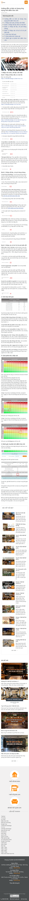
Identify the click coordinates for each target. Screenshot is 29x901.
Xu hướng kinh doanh (6, 839)
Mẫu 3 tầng (4, 850)
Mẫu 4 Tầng (4, 852)
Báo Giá (3, 846)
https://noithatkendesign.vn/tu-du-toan (11, 104)
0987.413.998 (17, 868)
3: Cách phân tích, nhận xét (12, 36)
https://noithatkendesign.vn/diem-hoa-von (12, 78)
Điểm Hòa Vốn (4, 821)
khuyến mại (4, 824)
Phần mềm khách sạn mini (7, 853)
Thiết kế (3, 816)
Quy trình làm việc (5, 830)
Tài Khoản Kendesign (6, 825)
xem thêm (13, 650)
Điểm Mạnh (4, 844)
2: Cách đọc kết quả (10, 34)
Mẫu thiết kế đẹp (5, 838)
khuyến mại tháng (5, 841)
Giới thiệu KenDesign (6, 828)
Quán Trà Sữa (4, 836)
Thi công (3, 818)
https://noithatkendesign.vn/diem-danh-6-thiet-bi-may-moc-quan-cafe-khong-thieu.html (13, 126)
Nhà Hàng (3, 833)
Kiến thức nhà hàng (6, 822)
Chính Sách (4, 842)
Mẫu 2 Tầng (4, 849)
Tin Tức (3, 827)
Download (3, 832)
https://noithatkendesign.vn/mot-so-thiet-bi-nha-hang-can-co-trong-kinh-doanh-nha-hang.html (14, 132)
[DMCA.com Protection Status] (14, 895)
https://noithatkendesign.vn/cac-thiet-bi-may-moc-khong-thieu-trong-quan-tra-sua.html (14, 120)
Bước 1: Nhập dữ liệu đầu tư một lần (15, 25)
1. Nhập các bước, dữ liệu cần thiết (14, 23)
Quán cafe (3, 835)
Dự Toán (3, 819)
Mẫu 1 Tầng (4, 847)
